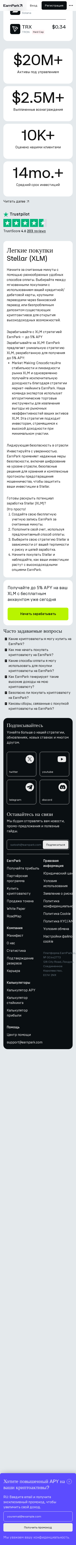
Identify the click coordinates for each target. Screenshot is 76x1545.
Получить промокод (38, 1527)
